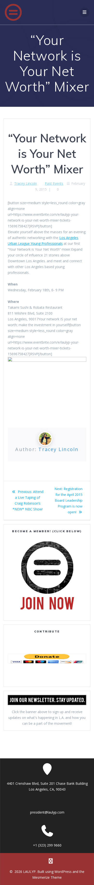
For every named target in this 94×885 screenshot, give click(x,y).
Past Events (54, 183)
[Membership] (47, 575)
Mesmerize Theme (47, 877)
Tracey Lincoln (25, 183)
